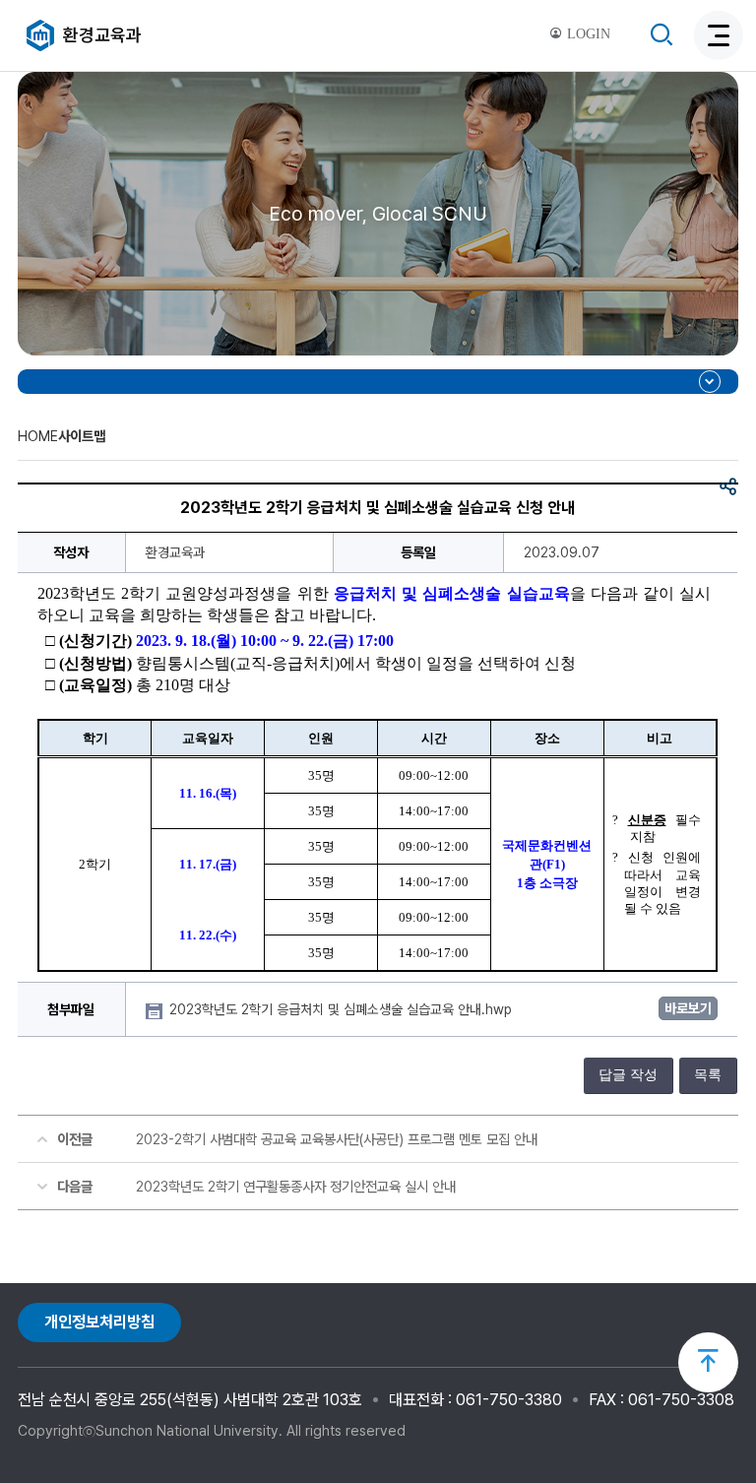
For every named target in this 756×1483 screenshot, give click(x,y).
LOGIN (586, 34)
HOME (38, 435)
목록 (708, 1074)
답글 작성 (628, 1074)
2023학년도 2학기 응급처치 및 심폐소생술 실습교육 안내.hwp (342, 1009)
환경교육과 (102, 35)
